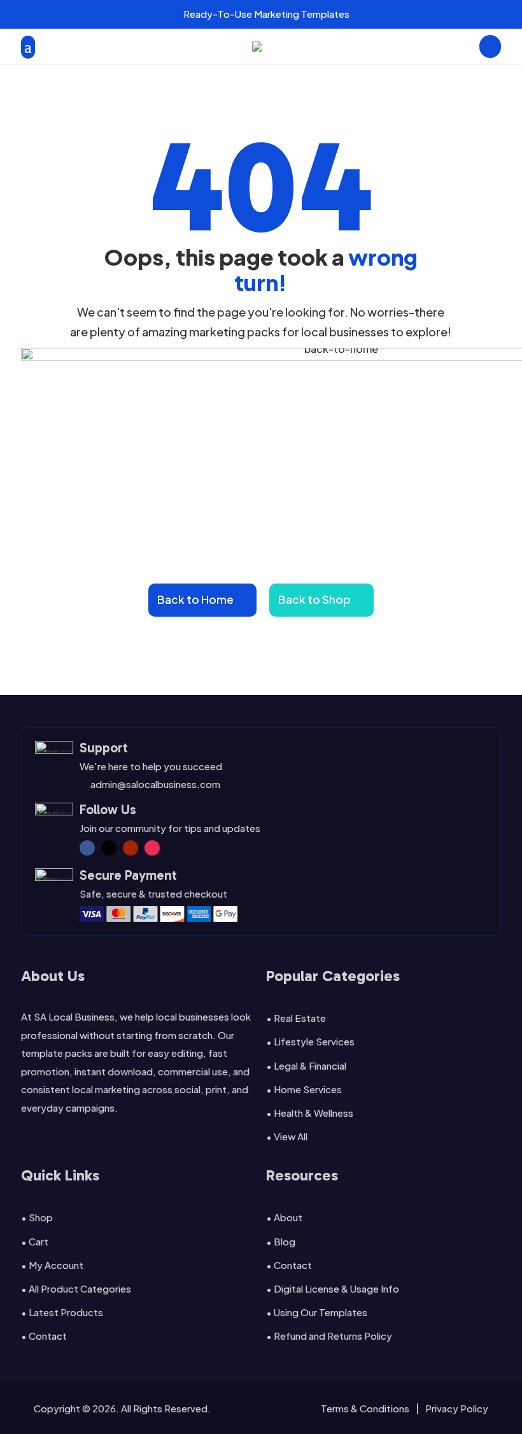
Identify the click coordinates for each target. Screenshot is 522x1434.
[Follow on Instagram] (152, 848)
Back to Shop (314, 599)
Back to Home (195, 599)
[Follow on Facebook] (87, 848)
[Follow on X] (108, 848)
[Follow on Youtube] (130, 848)
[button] (147, 14)
